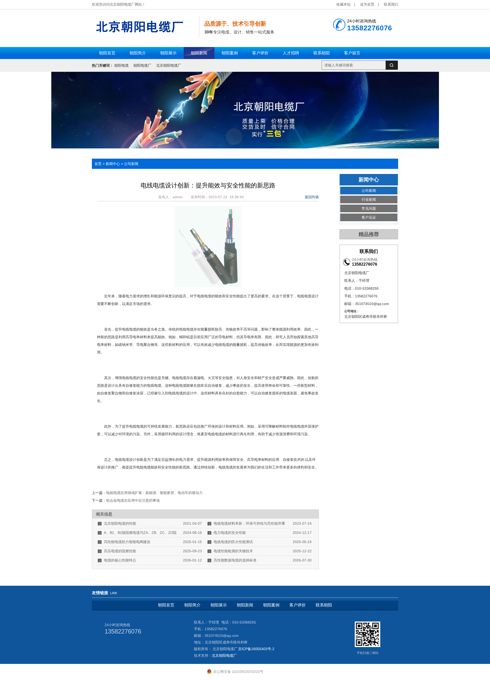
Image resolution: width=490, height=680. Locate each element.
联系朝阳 (324, 605)
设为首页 (367, 4)
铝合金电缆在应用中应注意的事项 (133, 500)
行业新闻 (369, 199)
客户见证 (369, 217)
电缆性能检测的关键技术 (233, 551)
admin (179, 197)
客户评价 (297, 605)
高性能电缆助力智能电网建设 (127, 542)
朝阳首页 (166, 605)
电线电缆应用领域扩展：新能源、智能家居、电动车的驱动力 (154, 493)
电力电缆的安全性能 (230, 533)
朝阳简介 (192, 605)
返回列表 (312, 197)
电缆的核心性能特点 (120, 560)
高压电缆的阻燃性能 (120, 551)
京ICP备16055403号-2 (256, 649)
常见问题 (369, 208)
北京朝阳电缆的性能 (120, 523)
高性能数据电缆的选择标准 (235, 560)
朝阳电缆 (121, 65)
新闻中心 (113, 164)
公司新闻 (131, 164)
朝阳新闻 (245, 605)
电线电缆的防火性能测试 (233, 542)
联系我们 (391, 4)
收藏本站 (343, 4)
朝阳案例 (271, 605)
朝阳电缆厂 (142, 65)
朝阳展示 (219, 605)
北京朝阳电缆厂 (168, 65)
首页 (98, 164)
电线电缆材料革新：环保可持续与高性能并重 (249, 523)
